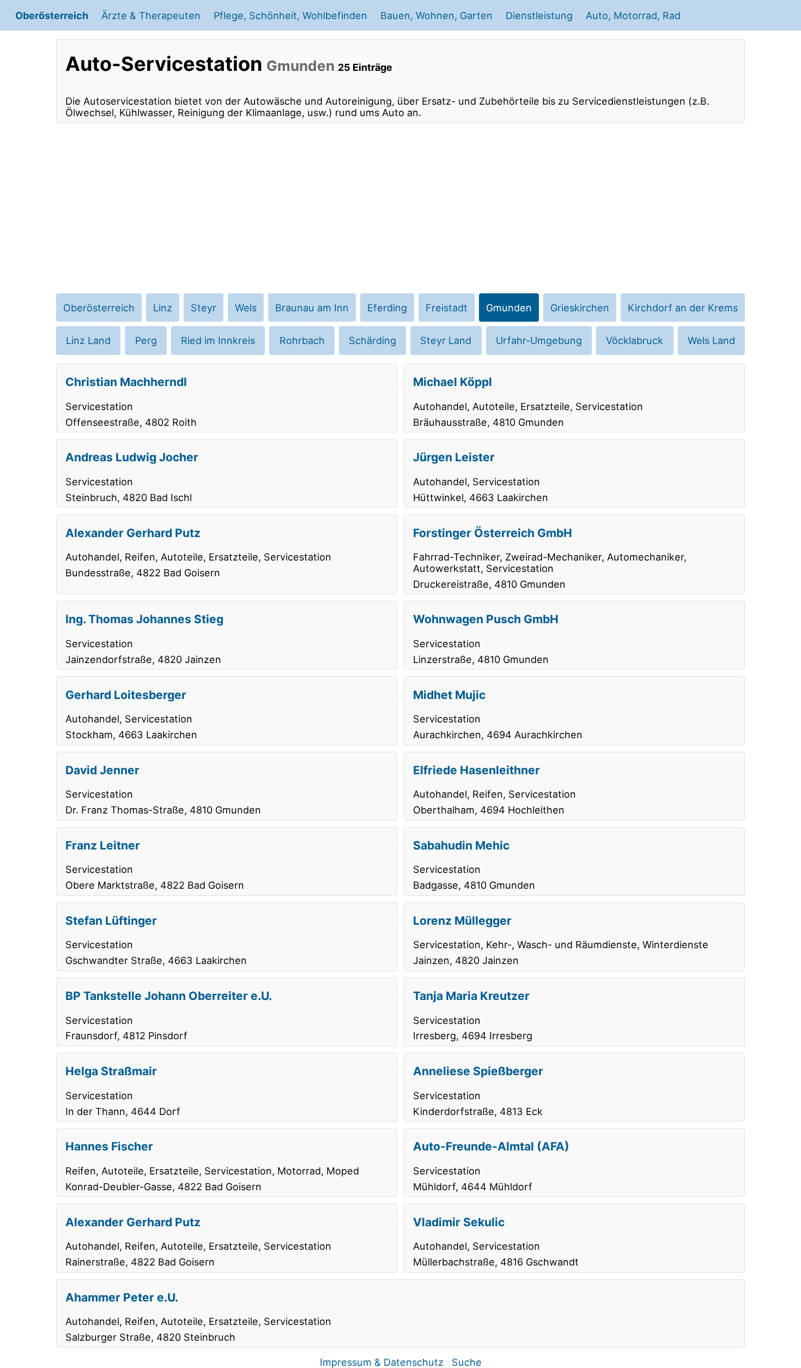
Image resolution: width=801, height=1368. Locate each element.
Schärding (372, 340)
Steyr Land (445, 340)
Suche (467, 1362)
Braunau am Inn (312, 308)
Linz (162, 308)
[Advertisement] (400, 208)
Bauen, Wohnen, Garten (436, 15)
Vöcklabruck (634, 340)
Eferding (387, 308)
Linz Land (88, 340)
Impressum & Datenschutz (382, 1362)
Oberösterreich (51, 15)
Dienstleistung (539, 15)
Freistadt (447, 308)
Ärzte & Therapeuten (151, 15)
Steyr (203, 308)
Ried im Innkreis (218, 340)
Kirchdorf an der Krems (683, 308)
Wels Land (711, 340)
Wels (246, 308)
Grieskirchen (579, 308)
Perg (146, 340)
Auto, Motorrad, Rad (633, 15)
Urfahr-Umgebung (539, 340)
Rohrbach (302, 340)
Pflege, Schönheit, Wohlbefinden (290, 15)
